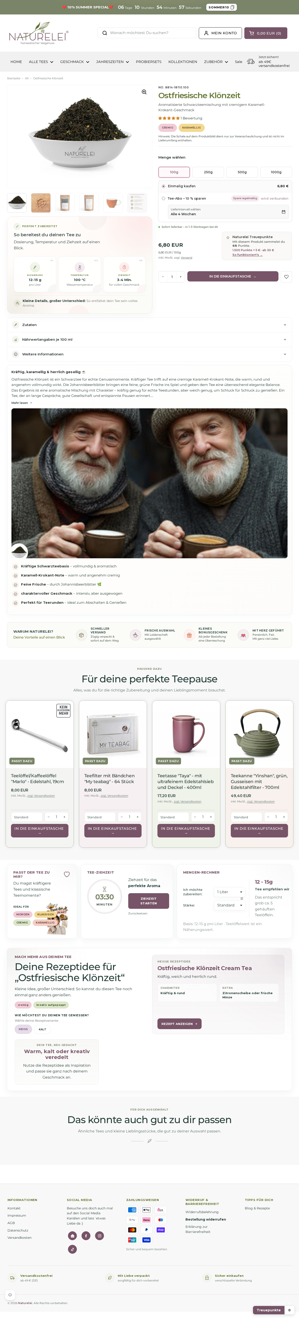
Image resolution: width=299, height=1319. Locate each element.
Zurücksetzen (137, 913)
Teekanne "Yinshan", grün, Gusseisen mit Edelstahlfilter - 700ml (259, 781)
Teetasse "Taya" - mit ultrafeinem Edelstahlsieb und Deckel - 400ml (185, 781)
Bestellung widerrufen (205, 1219)
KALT (42, 1029)
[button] (169, 118)
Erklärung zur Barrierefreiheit (197, 1229)
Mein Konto (224, 33)
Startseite (13, 78)
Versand (186, 257)
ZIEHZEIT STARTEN (148, 901)
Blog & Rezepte (257, 1208)
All (26, 78)
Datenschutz (17, 1230)
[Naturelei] (39, 33)
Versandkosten (19, 1238)
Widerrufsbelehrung (202, 1212)
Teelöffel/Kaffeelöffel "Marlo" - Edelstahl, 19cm (37, 778)
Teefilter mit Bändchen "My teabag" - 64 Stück (109, 778)
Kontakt (14, 1208)
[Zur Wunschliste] (286, 276)
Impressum (16, 1215)
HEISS (23, 1029)
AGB (11, 1223)
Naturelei (25, 1303)
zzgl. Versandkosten (41, 795)
